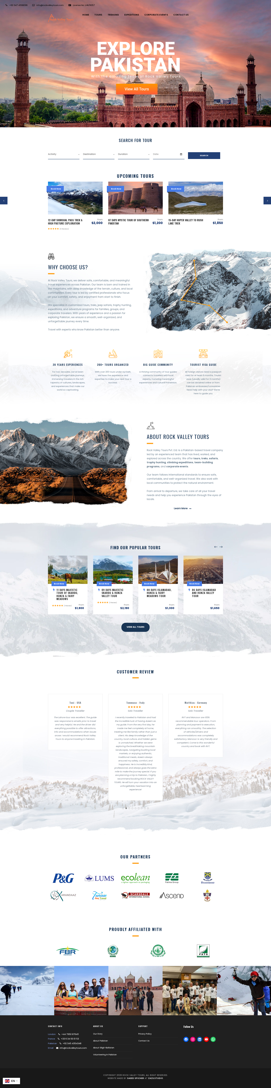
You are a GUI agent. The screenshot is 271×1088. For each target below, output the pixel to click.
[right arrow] (221, 547)
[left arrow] (216, 547)
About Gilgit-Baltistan (103, 1047)
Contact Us (181, 14)
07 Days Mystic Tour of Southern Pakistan (68, 221)
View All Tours (137, 89)
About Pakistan (100, 1040)
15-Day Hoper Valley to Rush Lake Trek (125, 221)
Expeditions (131, 14)
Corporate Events (156, 14)
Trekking (113, 14)
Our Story (97, 1033)
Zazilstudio (155, 1078)
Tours (98, 14)
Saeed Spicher (135, 1078)
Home (85, 14)
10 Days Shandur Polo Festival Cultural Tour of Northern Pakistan (187, 223)
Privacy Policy (145, 1033)
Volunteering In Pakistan (105, 1054)
